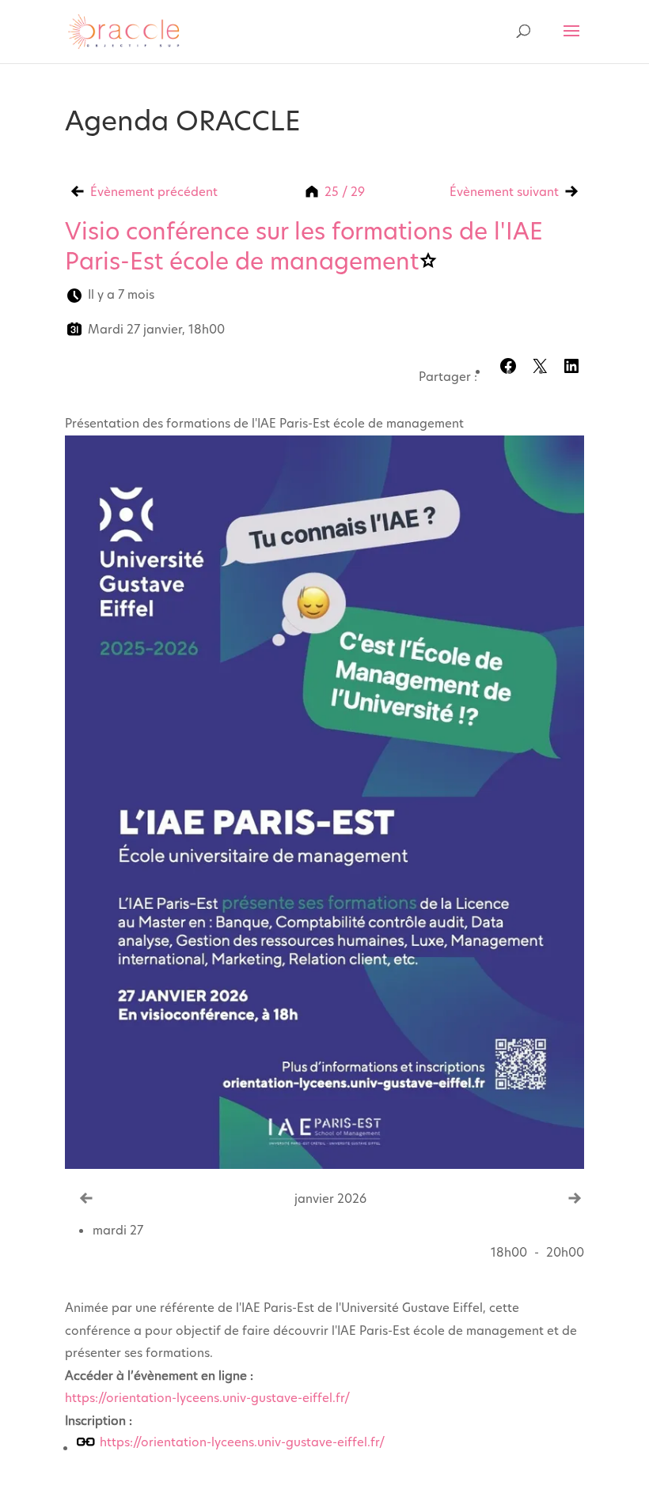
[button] (571, 366)
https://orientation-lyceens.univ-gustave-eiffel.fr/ (207, 1397)
